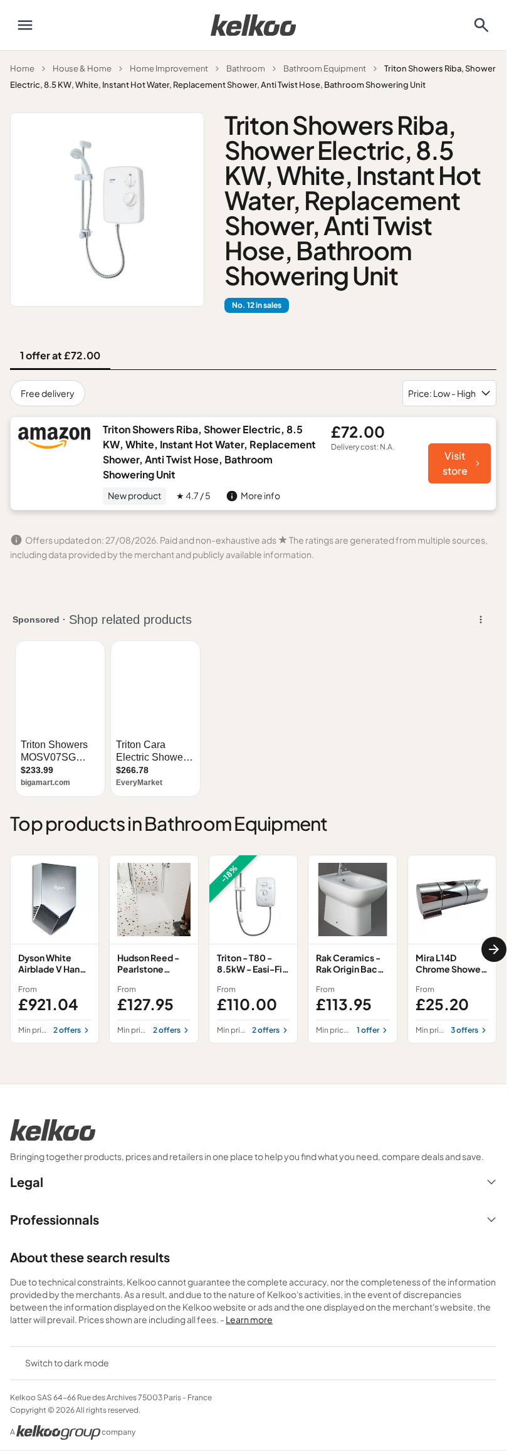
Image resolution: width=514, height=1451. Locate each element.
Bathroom (245, 68)
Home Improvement (169, 68)
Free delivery (48, 393)
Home (22, 68)
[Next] (493, 949)
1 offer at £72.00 (60, 355)
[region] (253, 949)
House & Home (82, 68)
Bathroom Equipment (324, 68)
